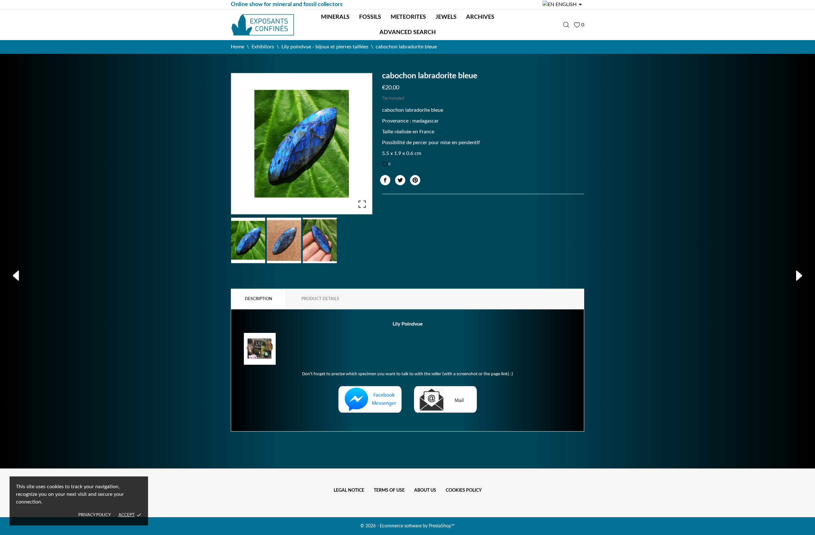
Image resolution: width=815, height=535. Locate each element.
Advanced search (407, 32)
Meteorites (408, 17)
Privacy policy (94, 515)
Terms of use (389, 490)
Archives (480, 17)
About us (425, 490)
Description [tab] (258, 299)
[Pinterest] (415, 180)
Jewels (446, 17)
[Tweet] (400, 180)
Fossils (370, 17)
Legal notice (349, 490)
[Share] (385, 180)
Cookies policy (464, 490)
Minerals (335, 17)
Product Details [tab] (320, 299)
